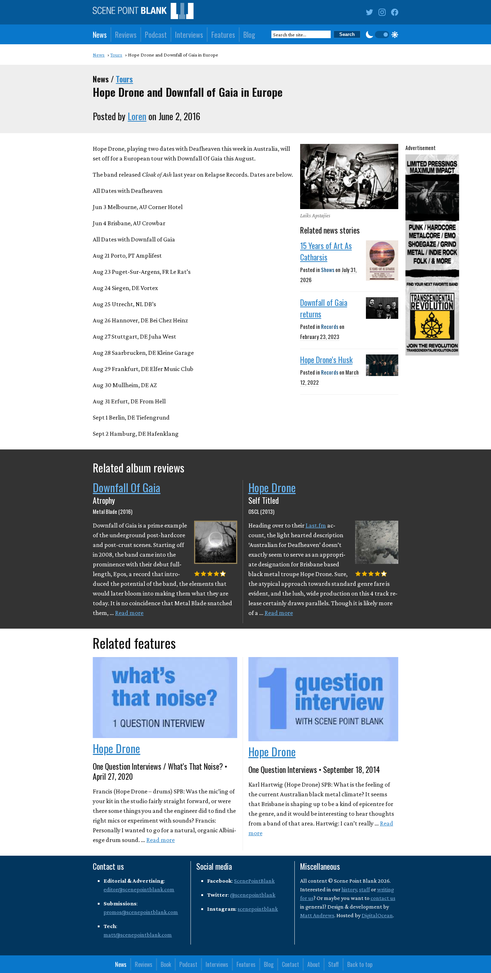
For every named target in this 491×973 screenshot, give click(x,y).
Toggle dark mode (382, 34)
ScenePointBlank (254, 881)
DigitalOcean (377, 915)
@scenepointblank (252, 895)
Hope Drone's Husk (326, 359)
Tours (124, 79)
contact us (383, 898)
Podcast (156, 34)
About (313, 964)
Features (223, 34)
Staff (333, 964)
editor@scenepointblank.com (139, 889)
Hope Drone (272, 487)
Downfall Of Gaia (126, 487)
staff (364, 889)
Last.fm (316, 525)
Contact (290, 964)
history (349, 889)
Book (166, 964)
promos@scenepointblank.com (141, 912)
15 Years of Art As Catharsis (326, 251)
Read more (129, 612)
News (100, 34)
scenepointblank (258, 909)
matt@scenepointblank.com (138, 935)
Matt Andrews (317, 915)
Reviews (126, 34)
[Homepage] (143, 12)
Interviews (189, 34)
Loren (137, 116)
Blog (249, 34)
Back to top (359, 964)
